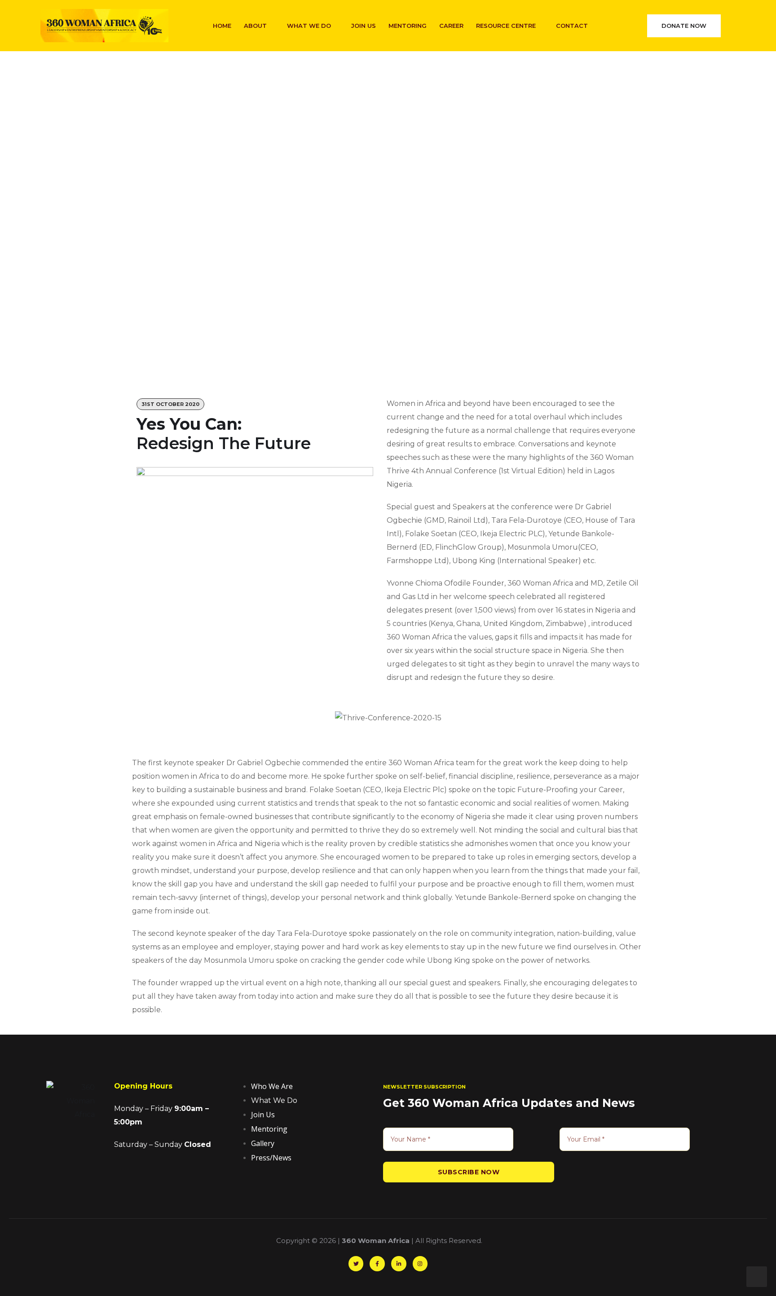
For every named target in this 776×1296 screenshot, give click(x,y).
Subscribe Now (469, 1172)
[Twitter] (356, 1263)
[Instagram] (420, 1263)
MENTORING (407, 25)
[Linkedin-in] (398, 1263)
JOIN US (363, 25)
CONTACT (572, 25)
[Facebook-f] (377, 1263)
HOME (222, 25)
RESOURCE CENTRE (506, 25)
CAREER (451, 25)
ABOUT (255, 25)
